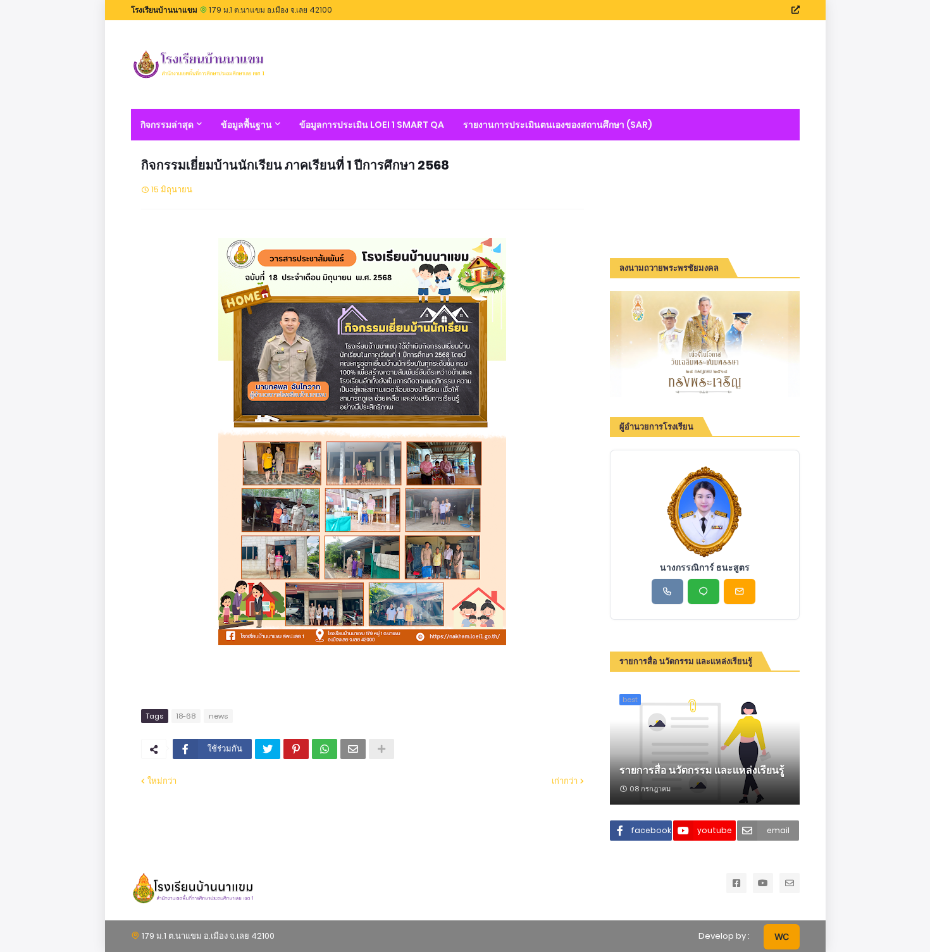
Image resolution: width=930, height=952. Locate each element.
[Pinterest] (296, 749)
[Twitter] (267, 749)
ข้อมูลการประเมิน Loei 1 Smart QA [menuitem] (371, 124)
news (218, 716)
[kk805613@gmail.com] (739, 591)
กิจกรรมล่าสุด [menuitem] (167, 124)
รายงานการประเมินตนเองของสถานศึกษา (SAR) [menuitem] (557, 124)
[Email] (353, 749)
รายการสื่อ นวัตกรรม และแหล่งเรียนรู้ (701, 770)
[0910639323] (667, 591)
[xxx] (703, 591)
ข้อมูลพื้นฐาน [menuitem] (246, 124)
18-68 (186, 716)
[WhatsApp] (324, 749)
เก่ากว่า (565, 781)
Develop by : (724, 936)
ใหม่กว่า (162, 781)
